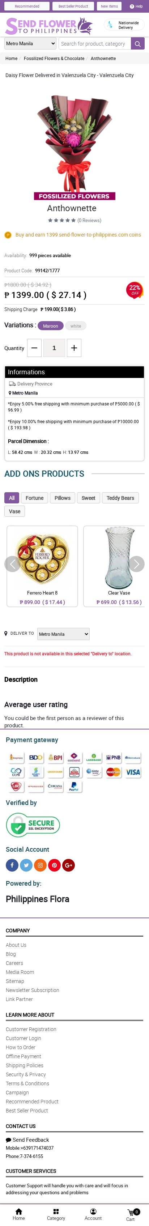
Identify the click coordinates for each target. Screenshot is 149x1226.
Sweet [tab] (88, 497)
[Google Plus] (68, 865)
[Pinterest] (54, 865)
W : (47, 452)
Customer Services (31, 1170)
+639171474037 (37, 1148)
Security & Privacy (26, 1074)
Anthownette (103, 58)
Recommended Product (32, 1101)
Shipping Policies (24, 1065)
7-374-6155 (31, 1156)
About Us (16, 944)
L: (20, 452)
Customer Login (23, 1038)
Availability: (37, 255)
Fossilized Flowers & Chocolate (54, 58)
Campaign (17, 1092)
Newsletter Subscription (32, 990)
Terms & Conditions (27, 1083)
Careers (14, 962)
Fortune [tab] (34, 497)
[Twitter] (26, 865)
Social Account (27, 849)
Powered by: (24, 883)
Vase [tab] (14, 511)
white (76, 326)
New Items (109, 6)
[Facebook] (12, 865)
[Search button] (138, 43)
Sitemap (15, 981)
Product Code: (32, 270)
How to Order (20, 1047)
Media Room (20, 972)
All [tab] (11, 497)
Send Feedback (31, 1139)
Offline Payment (23, 1056)
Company (18, 930)
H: (75, 452)
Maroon (50, 326)
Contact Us (20, 1126)
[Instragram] (40, 865)
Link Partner (19, 999)
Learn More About (30, 1014)
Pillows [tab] (63, 497)
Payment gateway (32, 739)
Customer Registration (31, 1029)
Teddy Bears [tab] (120, 497)
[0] (130, 1212)
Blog (11, 953)
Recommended (27, 6)
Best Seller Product (73, 6)
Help (139, 6)
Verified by (21, 802)
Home (11, 58)
